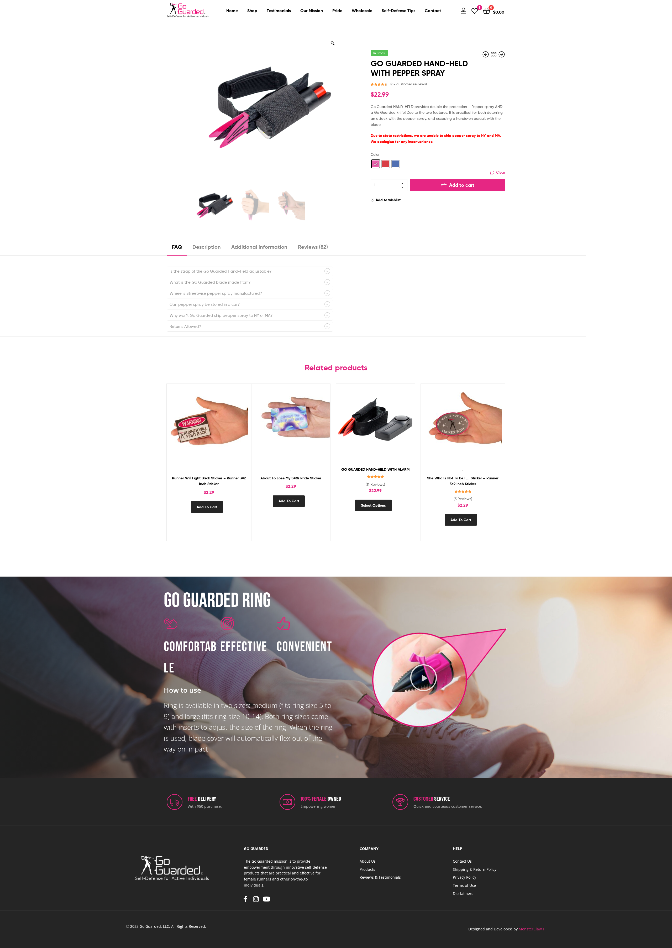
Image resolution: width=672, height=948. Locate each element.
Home (232, 10)
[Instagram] (256, 899)
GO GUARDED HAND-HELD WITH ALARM (375, 469)
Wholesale (362, 10)
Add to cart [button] (207, 507)
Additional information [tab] (259, 247)
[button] (424, 677)
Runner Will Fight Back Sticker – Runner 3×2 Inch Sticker (209, 481)
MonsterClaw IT (532, 928)
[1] (474, 11)
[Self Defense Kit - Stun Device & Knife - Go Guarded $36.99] (501, 54)
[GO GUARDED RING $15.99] (486, 54)
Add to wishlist (388, 200)
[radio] (376, 164)
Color (375, 154)
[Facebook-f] (245, 899)
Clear (500, 172)
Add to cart (461, 185)
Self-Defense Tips (398, 10)
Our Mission (311, 10)
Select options (373, 505)
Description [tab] (206, 247)
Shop (252, 10)
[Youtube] (266, 899)
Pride (337, 10)
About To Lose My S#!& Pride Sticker (290, 478)
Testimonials (279, 10)
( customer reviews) (408, 84)
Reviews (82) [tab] (313, 247)
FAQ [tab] (177, 247)
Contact (433, 10)
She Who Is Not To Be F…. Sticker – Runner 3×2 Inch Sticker (462, 481)
